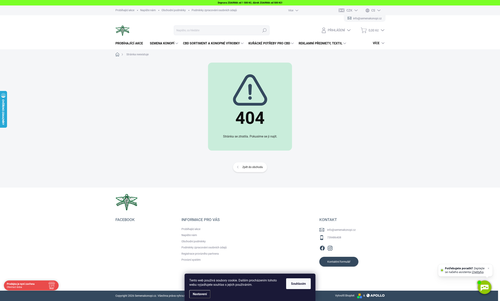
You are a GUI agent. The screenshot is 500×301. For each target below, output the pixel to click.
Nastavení (200, 294)
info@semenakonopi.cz (341, 229)
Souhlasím (298, 284)
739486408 (334, 237)
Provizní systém (191, 259)
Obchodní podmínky (174, 10)
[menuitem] (130, 43)
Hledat (265, 30)
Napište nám (148, 10)
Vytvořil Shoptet (344, 295)
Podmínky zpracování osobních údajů (214, 10)
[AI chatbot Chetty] (484, 287)
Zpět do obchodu (252, 167)
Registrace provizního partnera (200, 253)
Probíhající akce (124, 10)
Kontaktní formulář (338, 261)
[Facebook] (322, 247)
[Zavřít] (488, 268)
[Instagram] (330, 247)
